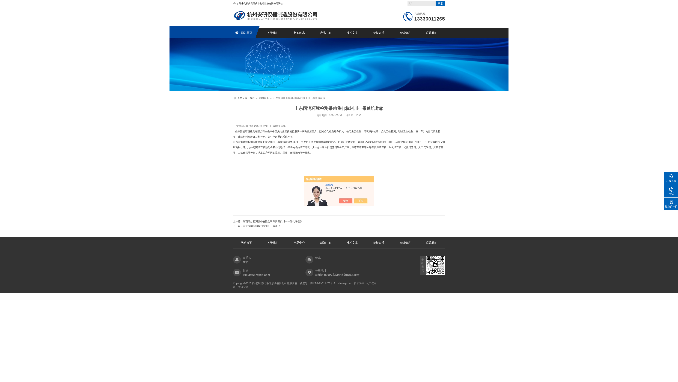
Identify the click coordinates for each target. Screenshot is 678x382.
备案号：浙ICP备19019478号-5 (317, 283)
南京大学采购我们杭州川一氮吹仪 (261, 226)
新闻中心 (325, 242)
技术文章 (352, 32)
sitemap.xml (344, 283)
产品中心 (325, 32)
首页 (252, 98)
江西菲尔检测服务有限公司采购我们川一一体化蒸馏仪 (272, 221)
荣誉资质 (378, 32)
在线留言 (405, 32)
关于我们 (272, 32)
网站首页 (246, 32)
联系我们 (431, 32)
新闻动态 (299, 32)
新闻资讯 (264, 98)
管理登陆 (243, 287)
